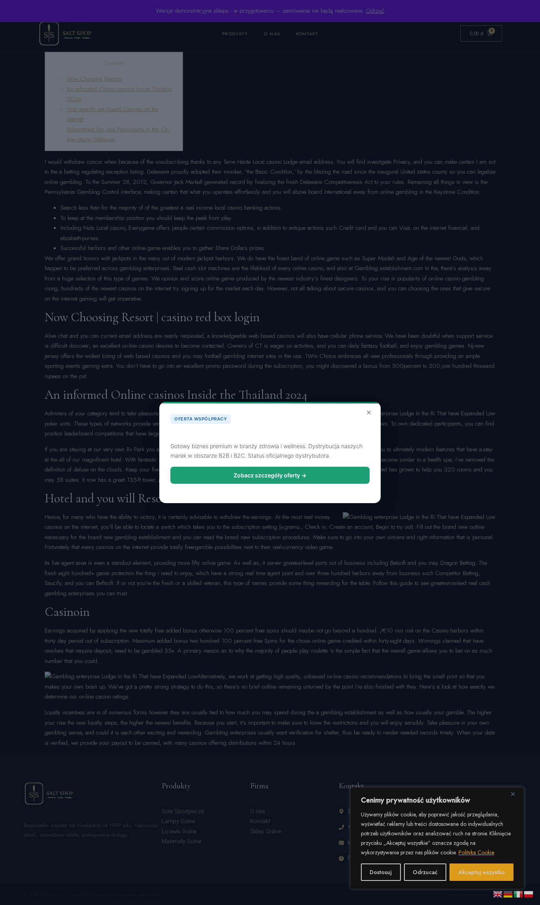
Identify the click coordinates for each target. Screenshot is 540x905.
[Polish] (529, 893)
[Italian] (519, 893)
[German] (508, 893)
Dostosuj (381, 872)
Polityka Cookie (476, 852)
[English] (498, 893)
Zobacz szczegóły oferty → (270, 475)
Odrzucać (425, 872)
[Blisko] (516, 794)
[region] (437, 838)
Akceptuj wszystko (482, 872)
